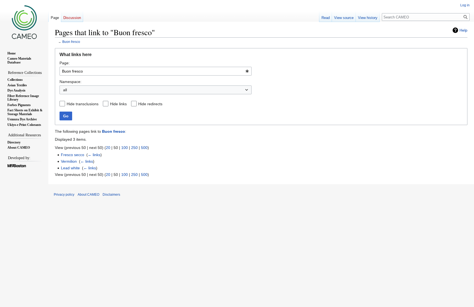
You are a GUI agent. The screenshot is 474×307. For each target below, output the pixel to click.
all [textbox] (65, 90)
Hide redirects (150, 104)
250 (134, 147)
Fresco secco (72, 155)
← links (94, 155)
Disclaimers (111, 195)
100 (124, 147)
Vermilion (69, 161)
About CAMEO (88, 195)
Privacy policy (64, 195)
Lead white (70, 168)
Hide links (118, 104)
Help (463, 30)
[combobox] (156, 71)
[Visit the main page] (24, 22)
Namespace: (70, 81)
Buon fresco (71, 41)
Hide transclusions (82, 104)
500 (144, 147)
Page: (65, 63)
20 (108, 147)
